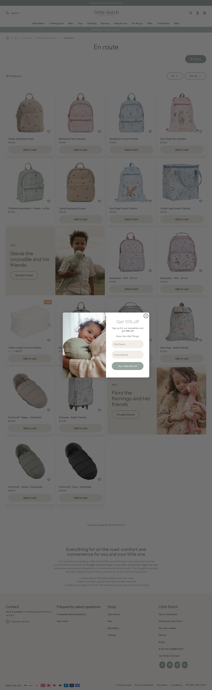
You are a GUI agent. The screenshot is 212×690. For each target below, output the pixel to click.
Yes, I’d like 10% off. (127, 366)
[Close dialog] (146, 316)
